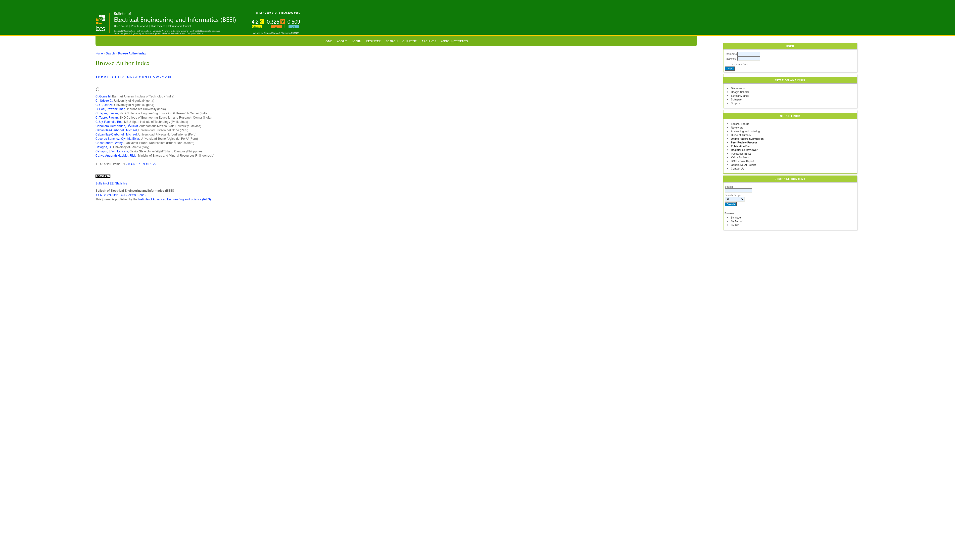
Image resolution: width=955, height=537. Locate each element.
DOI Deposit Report (742, 161)
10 (147, 164)
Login (356, 41)
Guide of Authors (741, 135)
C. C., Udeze (104, 104)
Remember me (739, 64)
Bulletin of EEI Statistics (111, 183)
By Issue (736, 217)
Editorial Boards (740, 124)
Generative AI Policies (743, 165)
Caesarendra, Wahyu (110, 142)
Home (328, 41)
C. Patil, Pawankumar (110, 109)
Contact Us (737, 168)
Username (731, 54)
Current (409, 41)
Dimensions (738, 88)
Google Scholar (740, 92)
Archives (429, 41)
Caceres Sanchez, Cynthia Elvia (117, 138)
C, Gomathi (103, 96)
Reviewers (737, 127)
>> (154, 164)
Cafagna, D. (104, 147)
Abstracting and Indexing (745, 131)
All (169, 77)
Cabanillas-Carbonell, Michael (116, 130)
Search (729, 186)
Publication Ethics (741, 153)
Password (730, 58)
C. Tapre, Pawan (107, 113)
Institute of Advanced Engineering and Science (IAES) (175, 199)
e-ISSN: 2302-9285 (134, 195)
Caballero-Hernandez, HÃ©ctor (117, 126)
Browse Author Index (132, 53)
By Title (735, 225)
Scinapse (736, 99)
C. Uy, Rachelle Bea (109, 121)
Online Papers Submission (747, 138)
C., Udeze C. (104, 100)
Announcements (454, 41)
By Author (736, 221)
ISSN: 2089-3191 (108, 195)
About (342, 41)
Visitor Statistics (740, 157)
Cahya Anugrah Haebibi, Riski (116, 155)
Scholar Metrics (740, 95)
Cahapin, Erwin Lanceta (112, 151)
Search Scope (733, 195)
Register (373, 41)
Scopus (735, 103)
